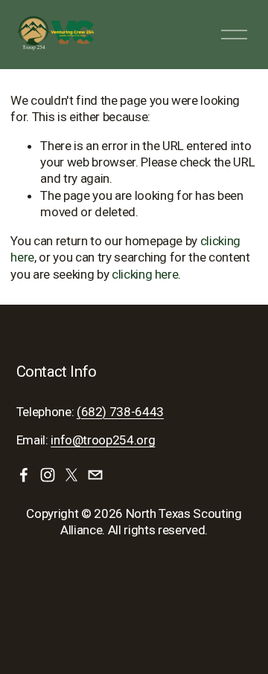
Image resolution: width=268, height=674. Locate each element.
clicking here (145, 274)
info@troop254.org (103, 439)
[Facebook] (23, 474)
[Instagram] (47, 474)
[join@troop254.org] (95, 474)
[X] (71, 474)
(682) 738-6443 (120, 411)
